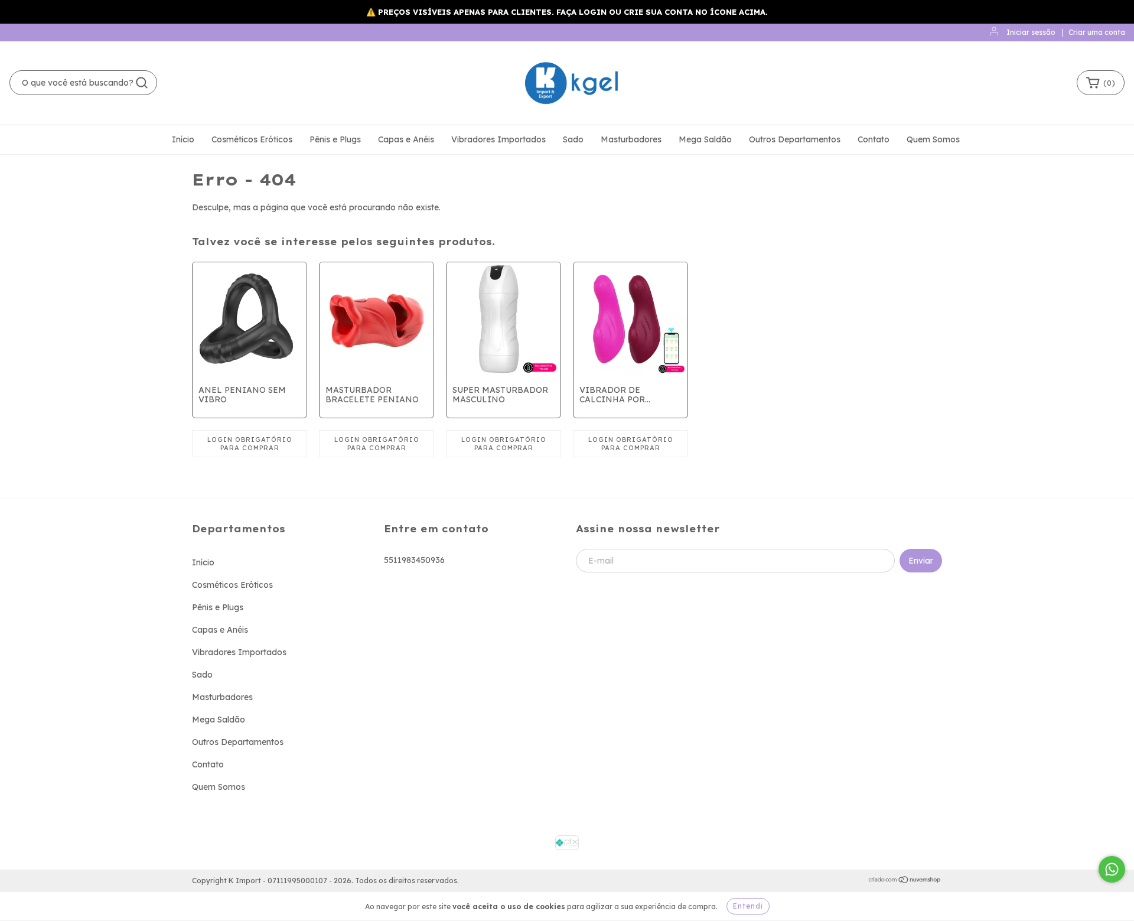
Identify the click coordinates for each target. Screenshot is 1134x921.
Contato (873, 139)
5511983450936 (414, 560)
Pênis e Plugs (335, 139)
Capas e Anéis (406, 139)
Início (183, 139)
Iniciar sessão (1030, 32)
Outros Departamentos (794, 139)
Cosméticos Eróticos (251, 139)
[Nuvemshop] (905, 881)
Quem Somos (933, 139)
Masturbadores (631, 139)
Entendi (748, 906)
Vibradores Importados (498, 139)
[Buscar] (142, 82)
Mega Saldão (705, 139)
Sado (573, 139)
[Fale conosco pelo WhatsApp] (1112, 869)
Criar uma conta (1096, 32)
